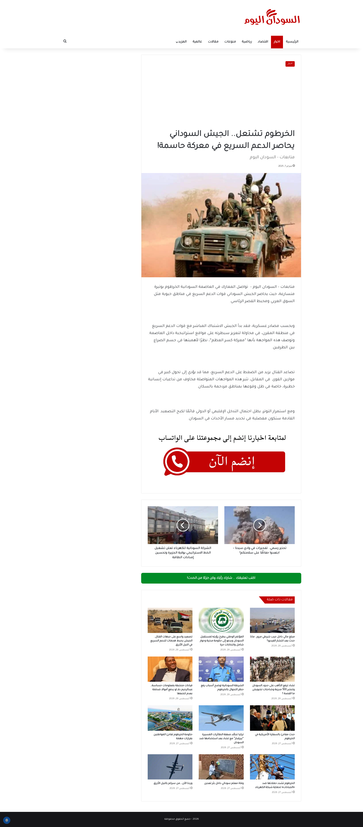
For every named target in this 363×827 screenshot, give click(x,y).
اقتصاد (263, 42)
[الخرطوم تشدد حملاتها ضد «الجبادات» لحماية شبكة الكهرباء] (272, 766)
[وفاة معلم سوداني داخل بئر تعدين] (221, 766)
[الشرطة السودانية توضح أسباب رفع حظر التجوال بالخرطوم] (221, 669)
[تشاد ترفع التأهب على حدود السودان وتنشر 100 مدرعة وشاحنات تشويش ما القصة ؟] (272, 669)
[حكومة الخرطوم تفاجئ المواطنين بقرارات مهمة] (170, 718)
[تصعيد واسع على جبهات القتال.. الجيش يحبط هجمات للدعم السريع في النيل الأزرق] (170, 620)
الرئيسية (292, 42)
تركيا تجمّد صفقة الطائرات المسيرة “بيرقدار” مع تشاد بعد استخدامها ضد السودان (221, 738)
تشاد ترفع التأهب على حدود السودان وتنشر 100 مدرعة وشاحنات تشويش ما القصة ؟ (273, 689)
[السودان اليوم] (271, 17)
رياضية (247, 42)
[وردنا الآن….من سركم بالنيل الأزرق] (170, 766)
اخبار (277, 42)
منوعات (230, 42)
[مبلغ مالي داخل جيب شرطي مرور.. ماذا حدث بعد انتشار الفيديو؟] (272, 620)
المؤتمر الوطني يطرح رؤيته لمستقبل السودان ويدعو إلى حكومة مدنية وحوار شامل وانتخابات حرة (222, 640)
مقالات (213, 42)
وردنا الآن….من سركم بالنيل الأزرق (173, 783)
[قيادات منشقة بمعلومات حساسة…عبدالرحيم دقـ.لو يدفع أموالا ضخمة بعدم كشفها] (170, 669)
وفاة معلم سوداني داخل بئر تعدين (224, 783)
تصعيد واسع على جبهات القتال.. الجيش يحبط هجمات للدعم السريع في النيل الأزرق (171, 640)
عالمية (197, 42)
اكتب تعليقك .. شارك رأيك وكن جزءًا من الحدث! (221, 578)
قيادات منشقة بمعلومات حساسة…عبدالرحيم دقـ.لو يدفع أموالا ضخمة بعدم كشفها (171, 689)
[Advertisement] (221, 98)
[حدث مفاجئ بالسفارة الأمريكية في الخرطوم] (272, 718)
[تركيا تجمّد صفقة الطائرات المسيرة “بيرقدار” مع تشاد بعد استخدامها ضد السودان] (221, 718)
